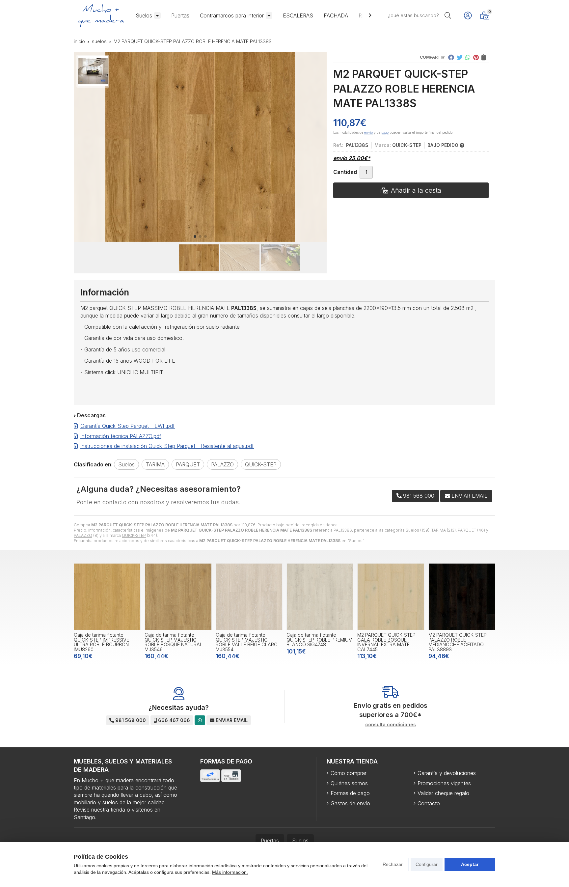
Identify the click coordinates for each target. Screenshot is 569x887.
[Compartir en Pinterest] (476, 57)
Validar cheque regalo (443, 793)
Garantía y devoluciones (447, 773)
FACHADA (336, 15)
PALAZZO (83, 535)
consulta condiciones (390, 724)
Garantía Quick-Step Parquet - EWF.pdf (127, 426)
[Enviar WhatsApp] (199, 720)
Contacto (429, 803)
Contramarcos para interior (232, 15)
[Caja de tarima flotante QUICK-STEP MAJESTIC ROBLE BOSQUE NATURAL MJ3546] (178, 597)
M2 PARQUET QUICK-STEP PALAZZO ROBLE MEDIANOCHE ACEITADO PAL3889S (457, 642)
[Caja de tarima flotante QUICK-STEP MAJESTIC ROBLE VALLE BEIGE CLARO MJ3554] (249, 597)
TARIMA (438, 530)
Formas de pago (350, 793)
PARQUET (467, 530)
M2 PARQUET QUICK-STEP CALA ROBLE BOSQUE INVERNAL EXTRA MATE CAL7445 (386, 642)
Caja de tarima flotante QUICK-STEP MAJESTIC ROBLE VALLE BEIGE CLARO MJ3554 (247, 642)
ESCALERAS (298, 15)
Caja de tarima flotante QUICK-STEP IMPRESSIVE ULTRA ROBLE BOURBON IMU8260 (101, 642)
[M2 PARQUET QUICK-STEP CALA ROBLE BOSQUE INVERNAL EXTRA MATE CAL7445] (391, 597)
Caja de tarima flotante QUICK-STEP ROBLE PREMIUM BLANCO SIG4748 (319, 639)
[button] (195, 236)
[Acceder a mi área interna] (467, 15)
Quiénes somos (349, 783)
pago (385, 132)
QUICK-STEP (134, 535)
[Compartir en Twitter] (460, 57)
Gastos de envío (350, 803)
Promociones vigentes (444, 783)
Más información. (230, 872)
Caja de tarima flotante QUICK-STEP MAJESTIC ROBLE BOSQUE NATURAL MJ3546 (174, 642)
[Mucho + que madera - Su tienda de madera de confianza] (101, 15)
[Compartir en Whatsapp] (468, 57)
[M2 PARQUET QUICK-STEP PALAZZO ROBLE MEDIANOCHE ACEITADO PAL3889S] (462, 597)
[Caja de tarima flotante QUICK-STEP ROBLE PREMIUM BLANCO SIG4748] (320, 597)
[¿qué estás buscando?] (419, 15)
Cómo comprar (348, 773)
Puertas (180, 15)
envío (368, 132)
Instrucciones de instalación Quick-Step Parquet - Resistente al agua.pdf (167, 446)
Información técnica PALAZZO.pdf (120, 436)
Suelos (144, 15)
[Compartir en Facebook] (451, 57)
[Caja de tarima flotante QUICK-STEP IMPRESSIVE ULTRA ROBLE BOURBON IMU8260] (107, 597)
